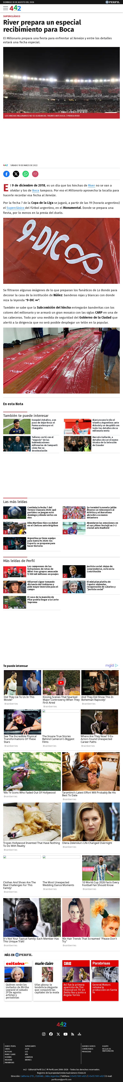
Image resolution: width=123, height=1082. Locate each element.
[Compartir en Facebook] (6, 174)
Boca (35, 190)
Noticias (8, 1052)
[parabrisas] (105, 964)
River (91, 185)
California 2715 (27, 1076)
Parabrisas (9, 1063)
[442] (61, 1024)
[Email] (35, 174)
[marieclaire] (47, 964)
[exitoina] (18, 964)
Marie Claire (10, 1055)
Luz (26, 1052)
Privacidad (86, 1052)
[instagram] (43, 1034)
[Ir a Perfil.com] (112, 2)
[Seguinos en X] (58, 1034)
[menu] (5, 8)
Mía (26, 1055)
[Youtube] (65, 1034)
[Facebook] (51, 1034)
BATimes (28, 1060)
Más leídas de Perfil (19, 561)
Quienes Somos (88, 1046)
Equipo (105, 1046)
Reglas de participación (108, 1050)
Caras (7, 1049)
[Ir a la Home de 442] (15, 9)
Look (27, 1049)
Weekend (8, 1060)
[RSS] (72, 1034)
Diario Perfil (10, 1046)
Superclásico (16, 208)
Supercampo (30, 1046)
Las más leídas (15, 502)
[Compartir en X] (16, 174)
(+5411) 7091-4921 (78, 1076)
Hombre (8, 1057)
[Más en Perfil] (23, 955)
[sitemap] (79, 1034)
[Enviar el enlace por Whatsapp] (25, 174)
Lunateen (29, 1057)
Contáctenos (87, 1049)
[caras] (76, 964)
